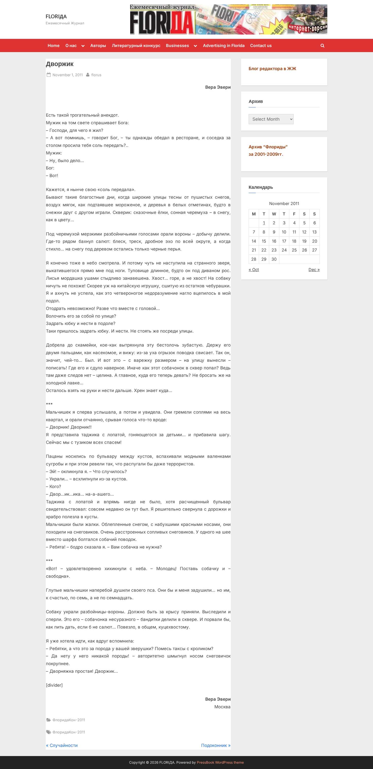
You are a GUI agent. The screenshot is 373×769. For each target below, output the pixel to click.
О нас (71, 45)
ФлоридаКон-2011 (69, 720)
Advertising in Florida (224, 45)
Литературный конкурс (136, 45)
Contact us (261, 45)
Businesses (177, 45)
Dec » (314, 269)
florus (96, 74)
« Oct (254, 269)
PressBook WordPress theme (220, 762)
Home (54, 45)
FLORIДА (56, 16)
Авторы (98, 45)
